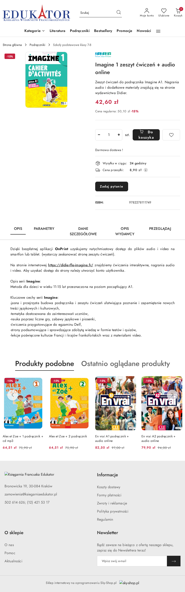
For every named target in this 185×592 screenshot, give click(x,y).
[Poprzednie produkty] (13, 395)
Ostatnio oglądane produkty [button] (125, 363)
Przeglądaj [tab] (160, 228)
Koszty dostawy (108, 487)
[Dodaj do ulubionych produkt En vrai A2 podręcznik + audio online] (177, 381)
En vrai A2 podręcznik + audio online (158, 438)
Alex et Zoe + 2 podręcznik (68, 436)
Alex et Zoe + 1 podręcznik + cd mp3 (23, 438)
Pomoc (10, 553)
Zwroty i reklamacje (112, 503)
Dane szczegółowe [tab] (83, 231)
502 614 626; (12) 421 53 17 (27, 502)
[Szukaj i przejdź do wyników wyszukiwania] (119, 12)
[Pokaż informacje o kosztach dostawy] (145, 169)
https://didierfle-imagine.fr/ (70, 265)
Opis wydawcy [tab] (124, 231)
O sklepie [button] (14, 532)
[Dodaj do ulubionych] (171, 134)
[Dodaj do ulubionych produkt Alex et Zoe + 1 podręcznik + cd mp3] (38, 381)
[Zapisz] (173, 561)
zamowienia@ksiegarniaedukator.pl (31, 494)
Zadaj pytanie (111, 186)
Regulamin (105, 519)
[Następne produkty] (172, 395)
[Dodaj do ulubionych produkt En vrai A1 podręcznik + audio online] (130, 381)
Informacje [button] (107, 475)
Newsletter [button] (107, 532)
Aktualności (13, 561)
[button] (34, 31)
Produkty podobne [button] (44, 363)
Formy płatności (109, 495)
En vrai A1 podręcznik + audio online (112, 438)
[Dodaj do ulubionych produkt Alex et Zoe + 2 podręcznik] (84, 381)
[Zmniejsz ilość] (98, 134)
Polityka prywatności (112, 511)
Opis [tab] (18, 228)
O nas (9, 544)
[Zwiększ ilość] (118, 134)
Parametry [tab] (44, 228)
